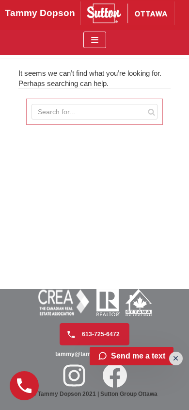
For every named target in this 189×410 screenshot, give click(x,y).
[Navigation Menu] (94, 40)
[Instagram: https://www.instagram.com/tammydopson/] (74, 375)
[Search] (151, 111)
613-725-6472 (100, 334)
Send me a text (138, 356)
